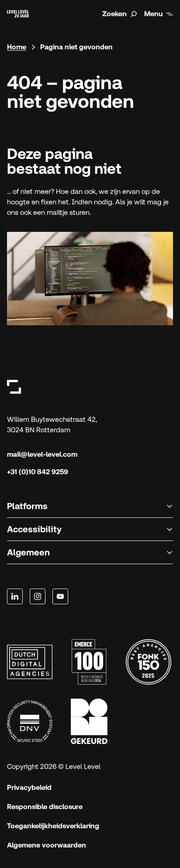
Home (16, 47)
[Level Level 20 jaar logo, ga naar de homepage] (18, 13)
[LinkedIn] (15, 596)
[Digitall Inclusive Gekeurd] (89, 721)
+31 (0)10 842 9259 (37, 472)
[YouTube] (60, 596)
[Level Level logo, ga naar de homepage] (14, 386)
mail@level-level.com (42, 454)
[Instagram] (37, 596)
